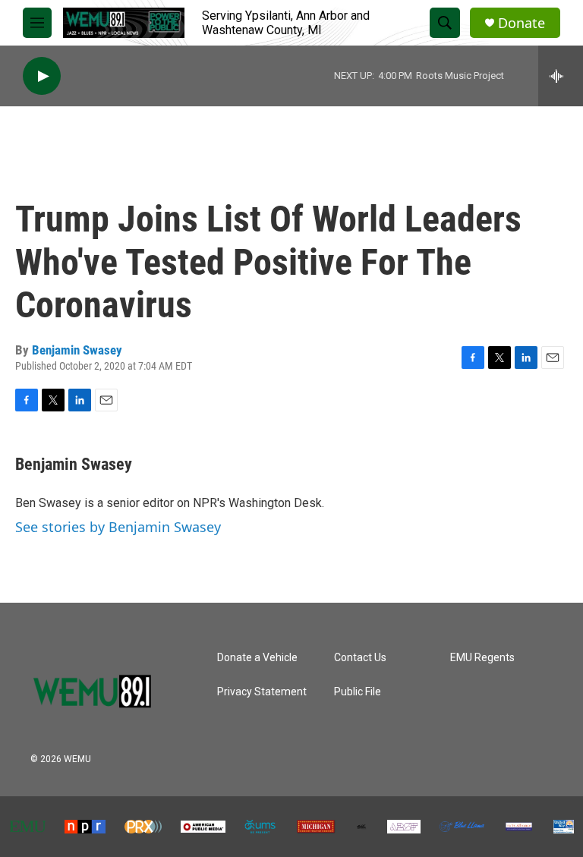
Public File (357, 692)
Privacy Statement (262, 692)
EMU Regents (482, 657)
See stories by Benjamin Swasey (118, 527)
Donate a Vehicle (257, 657)
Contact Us (360, 657)
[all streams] (560, 76)
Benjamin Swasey (77, 350)
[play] (42, 76)
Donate (521, 23)
